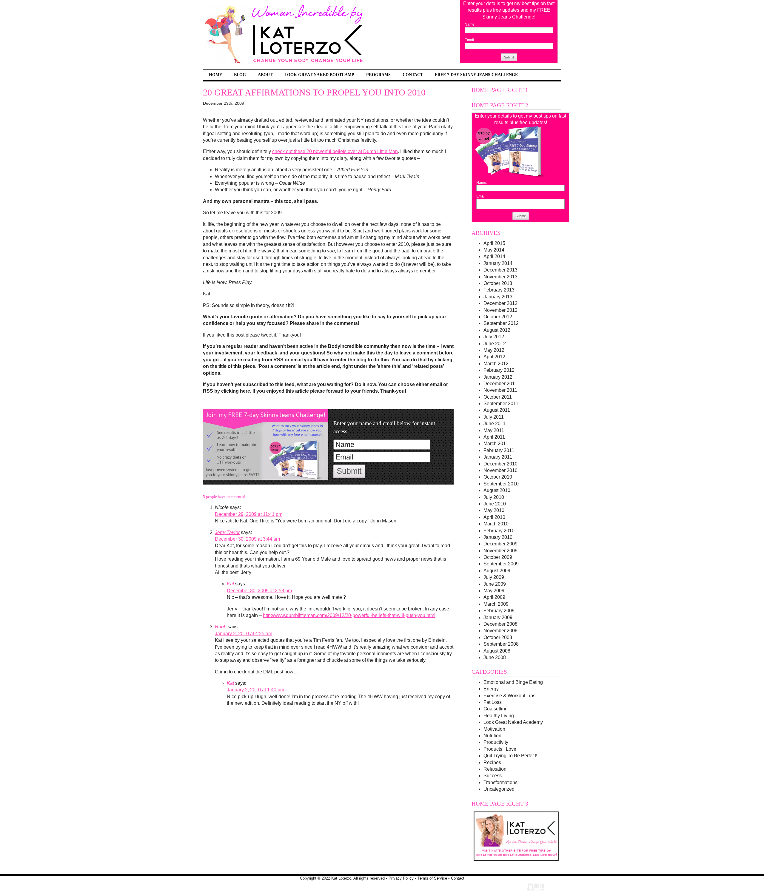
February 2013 (499, 289)
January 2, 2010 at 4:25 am (243, 633)
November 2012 (500, 310)
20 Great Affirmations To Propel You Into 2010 (314, 92)
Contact (413, 74)
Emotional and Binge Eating (513, 682)
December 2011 (500, 383)
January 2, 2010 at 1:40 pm (255, 689)
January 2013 (497, 296)
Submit (509, 57)
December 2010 (500, 463)
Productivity (495, 742)
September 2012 (501, 323)
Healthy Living (498, 715)
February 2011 (498, 450)
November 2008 (500, 630)
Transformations (500, 782)
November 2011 (500, 390)
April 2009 (494, 597)
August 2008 (496, 650)
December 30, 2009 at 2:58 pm (259, 590)
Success (492, 775)
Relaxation (494, 769)
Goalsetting (495, 708)
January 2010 (497, 537)
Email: (470, 40)
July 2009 (493, 577)
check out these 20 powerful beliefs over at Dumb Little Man (335, 151)
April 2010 (494, 517)
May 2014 (493, 249)
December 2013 (500, 269)
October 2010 (497, 476)
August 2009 (496, 570)
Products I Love (499, 749)
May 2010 (493, 510)
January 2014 (497, 263)
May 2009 (493, 590)
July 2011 (493, 416)
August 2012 (496, 330)
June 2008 (494, 657)
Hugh (221, 626)
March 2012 (496, 363)
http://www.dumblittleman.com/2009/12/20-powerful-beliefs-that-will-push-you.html (349, 615)
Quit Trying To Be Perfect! (510, 755)
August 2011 (496, 410)
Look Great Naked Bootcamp (319, 74)
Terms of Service (432, 878)
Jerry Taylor (227, 532)
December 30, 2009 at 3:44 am (247, 539)
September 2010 (501, 483)
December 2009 (500, 543)
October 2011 (497, 397)
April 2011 (494, 436)
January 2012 (497, 377)
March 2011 (495, 443)
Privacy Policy (401, 878)
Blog (240, 74)
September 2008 (501, 644)
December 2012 (500, 303)
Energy (491, 688)
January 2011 (497, 456)
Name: (470, 24)
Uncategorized (499, 789)
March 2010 (496, 523)
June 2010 (494, 503)
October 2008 (497, 637)
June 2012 (494, 343)
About (265, 74)
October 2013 (497, 283)
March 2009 (496, 604)
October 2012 (497, 316)
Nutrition (492, 735)
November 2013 (500, 276)
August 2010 (496, 490)
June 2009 (494, 584)
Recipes (492, 762)
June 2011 (494, 423)
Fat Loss (492, 702)
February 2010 (499, 530)
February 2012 (499, 370)
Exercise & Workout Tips (509, 695)
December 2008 (500, 624)
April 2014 (494, 256)
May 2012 (493, 350)
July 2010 (493, 497)
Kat (230, 583)
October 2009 (497, 557)
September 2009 (501, 563)
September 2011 (500, 403)
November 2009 (500, 550)
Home (215, 74)
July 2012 (493, 336)
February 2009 (499, 610)
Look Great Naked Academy (513, 722)
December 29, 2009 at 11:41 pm (248, 514)
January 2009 (497, 617)
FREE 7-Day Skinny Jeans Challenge (476, 74)
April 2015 (494, 243)
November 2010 (500, 470)
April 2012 (494, 356)
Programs (378, 74)
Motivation (494, 729)
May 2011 (493, 430)
